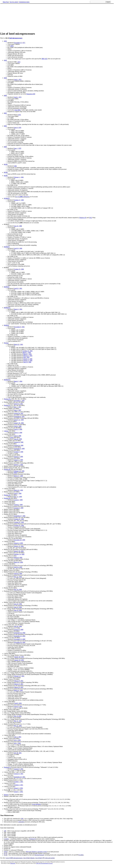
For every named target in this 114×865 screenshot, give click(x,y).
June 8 (16, 127)
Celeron (6, 431)
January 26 (17, 423)
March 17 (16, 476)
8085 (5, 113)
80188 (5, 172)
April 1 (16, 79)
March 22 (16, 344)
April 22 (16, 288)
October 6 (17, 452)
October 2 (17, 785)
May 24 (16, 589)
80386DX (7, 198)
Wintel (6, 851)
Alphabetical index (24, 2)
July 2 (16, 737)
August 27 (17, 769)
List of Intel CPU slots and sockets (45, 858)
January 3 (16, 788)
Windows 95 (82, 217)
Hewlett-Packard (39, 855)
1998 (22, 419)
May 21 (16, 716)
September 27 (18, 516)
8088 (5, 147)
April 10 (16, 248)
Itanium (6, 794)
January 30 (17, 657)
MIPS (12, 46)
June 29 (16, 439)
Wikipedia (12, 863)
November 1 (17, 400)
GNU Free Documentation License (44, 863)
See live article (14, 2)
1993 (21, 344)
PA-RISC (81, 855)
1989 (20, 248)
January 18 (17, 551)
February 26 (17, 471)
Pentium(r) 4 (7, 767)
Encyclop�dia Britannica (22, 196)
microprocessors (17, 38)
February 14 (17, 554)
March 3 (16, 309)
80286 (5, 175)
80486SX (6, 287)
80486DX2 (7, 307)
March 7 (25, 352)
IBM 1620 (44, 58)
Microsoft (28, 851)
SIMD (15, 472)
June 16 (16, 226)
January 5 (16, 460)
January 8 (16, 403)
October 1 (17, 781)
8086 (5, 126)
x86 (5, 831)
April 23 (16, 706)
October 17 (17, 200)
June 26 (16, 626)
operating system (42, 851)
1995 (30, 355)
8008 (5, 78)
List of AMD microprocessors (14, 858)
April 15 (16, 429)
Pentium (6, 343)
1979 (19, 148)
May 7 (16, 407)
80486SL (6, 325)
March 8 (16, 557)
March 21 (16, 690)
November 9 (17, 327)
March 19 (17, 681)
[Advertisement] (57, 17)
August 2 (16, 500)
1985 (22, 200)
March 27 (26, 355)
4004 (5, 41)
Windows (34, 851)
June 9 (16, 436)
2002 (21, 788)
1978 (19, 127)
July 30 (16, 753)
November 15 (18, 42)
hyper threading (36, 804)
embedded (21, 822)
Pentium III (7, 469)
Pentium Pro (7, 399)
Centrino (6, 839)
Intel (10, 38)
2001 (22, 657)
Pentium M (32, 839)
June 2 (16, 410)
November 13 (18, 639)
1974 (18, 62)
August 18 (17, 413)
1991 (20, 288)
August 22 (17, 629)
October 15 (17, 269)
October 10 (26, 351)
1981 (22, 818)
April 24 (16, 573)
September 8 (17, 416)
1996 (30, 359)
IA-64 (5, 855)
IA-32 (5, 853)
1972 (20, 79)
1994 (31, 351)
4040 (5, 60)
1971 (23, 42)
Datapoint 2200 (30, 94)
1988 (20, 226)
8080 (5, 95)
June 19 (16, 604)
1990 (22, 269)
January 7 (16, 464)
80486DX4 (7, 379)
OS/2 (90, 217)
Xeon (11, 437)
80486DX (7, 247)
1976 (19, 114)
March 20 (16, 562)
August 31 (17, 773)
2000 (21, 543)
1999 (21, 456)
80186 (5, 164)
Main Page (6, 2)
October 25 (17, 519)
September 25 (18, 632)
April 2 (16, 426)
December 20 (17, 540)
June (24, 357)
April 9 (16, 703)
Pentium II (7, 405)
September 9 (17, 448)
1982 (15, 166)
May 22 (16, 576)
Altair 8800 (17, 110)
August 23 (17, 508)
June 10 (25, 362)
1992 (20, 309)
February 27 (17, 676)
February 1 (17, 177)
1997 (21, 403)
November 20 (18, 642)
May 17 (16, 496)
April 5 (16, 493)
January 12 (17, 419)
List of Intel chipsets (28, 858)
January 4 (26, 359)
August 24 (17, 442)
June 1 (16, 148)
